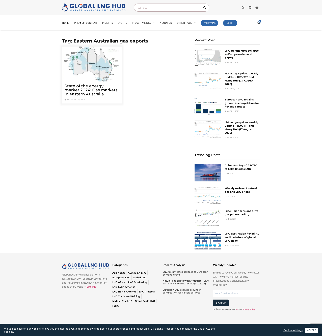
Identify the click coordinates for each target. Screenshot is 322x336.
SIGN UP (221, 302)
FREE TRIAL (209, 23)
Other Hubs (184, 23)
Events (122, 23)
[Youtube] (257, 8)
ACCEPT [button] (311, 330)
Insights (107, 23)
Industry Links (141, 23)
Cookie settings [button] (293, 330)
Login (230, 23)
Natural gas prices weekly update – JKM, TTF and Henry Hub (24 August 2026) (186, 282)
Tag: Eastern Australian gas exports (105, 41)
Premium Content (85, 23)
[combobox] (171, 8)
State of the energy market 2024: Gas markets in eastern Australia (91, 89)
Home (65, 23)
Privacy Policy (249, 309)
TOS (237, 309)
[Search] (205, 8)
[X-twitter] (243, 8)
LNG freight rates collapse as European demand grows (242, 54)
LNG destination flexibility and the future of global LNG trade (242, 237)
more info (90, 286)
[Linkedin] (250, 8)
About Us (166, 23)
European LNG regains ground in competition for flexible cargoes (242, 103)
